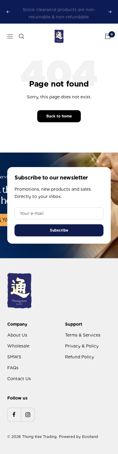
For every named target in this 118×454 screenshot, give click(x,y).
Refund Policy (79, 356)
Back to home (59, 116)
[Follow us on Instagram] (27, 414)
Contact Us (19, 378)
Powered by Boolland (78, 436)
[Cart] (108, 36)
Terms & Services (82, 335)
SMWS (14, 356)
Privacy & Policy (82, 346)
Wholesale (18, 346)
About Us (17, 335)
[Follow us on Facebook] (14, 414)
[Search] (21, 36)
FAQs (12, 367)
